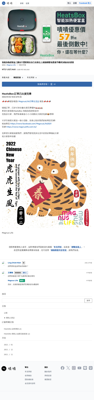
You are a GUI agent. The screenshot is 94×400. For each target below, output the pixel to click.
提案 (27, 3)
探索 (22, 3)
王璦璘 (10, 273)
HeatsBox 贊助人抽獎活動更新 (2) (17, 334)
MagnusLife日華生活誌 (29, 101)
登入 (69, 3)
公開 (5, 313)
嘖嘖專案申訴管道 (59, 250)
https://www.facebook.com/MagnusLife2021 (30, 123)
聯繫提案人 (76, 247)
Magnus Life (11, 65)
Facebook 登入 (85, 3)
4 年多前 (89, 273)
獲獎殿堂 (48, 379)
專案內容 (6, 77)
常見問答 (32, 77)
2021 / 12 (8, 350)
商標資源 (48, 376)
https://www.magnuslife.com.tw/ (21, 127)
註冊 (75, 3)
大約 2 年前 (88, 263)
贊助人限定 (9, 318)
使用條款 (28, 376)
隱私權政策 (29, 379)
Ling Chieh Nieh (14, 263)
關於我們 (48, 372)
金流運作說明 (30, 383)
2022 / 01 (8, 345)
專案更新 (18, 77)
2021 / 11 (8, 354)
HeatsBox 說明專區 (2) (12, 329)
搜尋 (4, 294)
